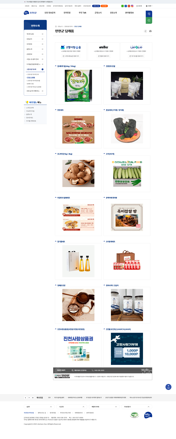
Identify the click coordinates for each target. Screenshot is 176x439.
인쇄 (150, 31)
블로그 (122, 6)
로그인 (140, 6)
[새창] (62, 377)
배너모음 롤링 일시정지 (32, 397)
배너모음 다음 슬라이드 (29, 397)
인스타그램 (132, 6)
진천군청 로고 (30, 13)
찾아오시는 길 (42, 413)
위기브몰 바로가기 (137, 56)
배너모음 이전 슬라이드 (25, 397)
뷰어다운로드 (90, 413)
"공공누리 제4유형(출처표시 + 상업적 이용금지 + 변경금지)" (97, 376)
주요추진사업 (30, 111)
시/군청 (61, 407)
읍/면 (28, 407)
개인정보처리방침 (29, 413)
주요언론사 (127, 407)
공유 (145, 31)
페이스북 (126, 6)
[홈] (56, 26)
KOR (149, 6)
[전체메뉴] (149, 13)
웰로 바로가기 (104, 56)
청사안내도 (29, 118)
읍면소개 (29, 114)
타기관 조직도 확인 (65, 413)
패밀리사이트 (95, 407)
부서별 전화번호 (31, 121)
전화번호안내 (78, 413)
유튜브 (129, 6)
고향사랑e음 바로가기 (72, 56)
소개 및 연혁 (30, 108)
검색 (149, 20)
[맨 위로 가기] (168, 387)
